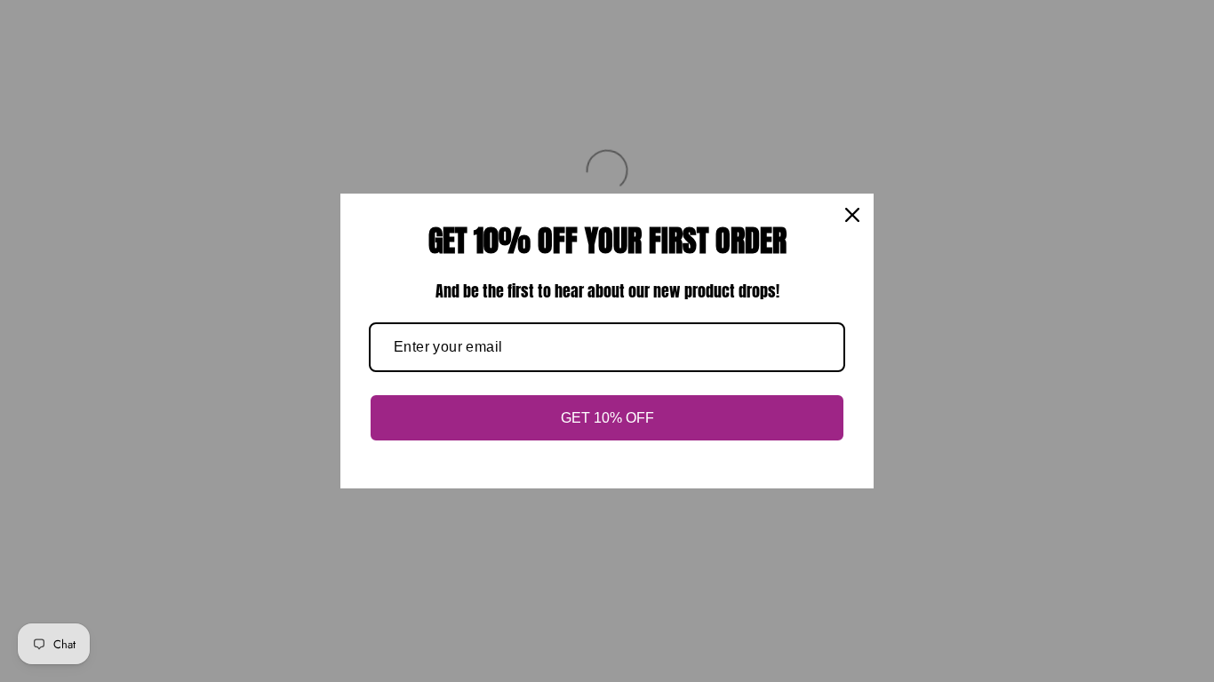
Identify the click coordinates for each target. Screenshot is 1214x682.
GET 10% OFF (607, 417)
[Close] (852, 215)
